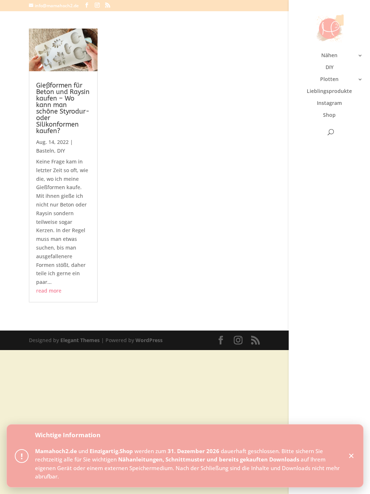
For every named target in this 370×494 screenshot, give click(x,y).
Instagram (329, 103)
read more (48, 290)
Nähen (329, 56)
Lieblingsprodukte (329, 91)
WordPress (149, 340)
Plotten (329, 79)
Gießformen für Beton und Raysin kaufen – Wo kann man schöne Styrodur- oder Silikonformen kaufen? (63, 108)
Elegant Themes (80, 340)
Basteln (45, 150)
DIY (330, 68)
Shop (329, 115)
